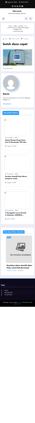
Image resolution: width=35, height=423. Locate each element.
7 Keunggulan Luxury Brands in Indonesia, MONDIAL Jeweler (15, 214)
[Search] (26, 18)
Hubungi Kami (8, 292)
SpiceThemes (18, 304)
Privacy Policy (8, 295)
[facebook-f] (13, 6)
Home (6, 290)
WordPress (19, 302)
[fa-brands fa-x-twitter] (15, 6)
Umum (6, 237)
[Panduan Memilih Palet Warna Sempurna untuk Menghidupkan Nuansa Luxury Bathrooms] (17, 164)
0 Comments (26, 39)
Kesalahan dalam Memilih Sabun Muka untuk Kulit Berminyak (17, 266)
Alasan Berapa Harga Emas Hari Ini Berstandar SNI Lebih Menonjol (16, 141)
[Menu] (3, 19)
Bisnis (6, 39)
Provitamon (10, 138)
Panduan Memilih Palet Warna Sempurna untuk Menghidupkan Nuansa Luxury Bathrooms (16, 177)
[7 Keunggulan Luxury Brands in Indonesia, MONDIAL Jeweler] (17, 200)
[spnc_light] (31, 18)
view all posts (7, 103)
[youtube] (22, 6)
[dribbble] (17, 6)
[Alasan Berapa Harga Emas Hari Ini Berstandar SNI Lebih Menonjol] (17, 127)
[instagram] (20, 6)
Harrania (17, 11)
